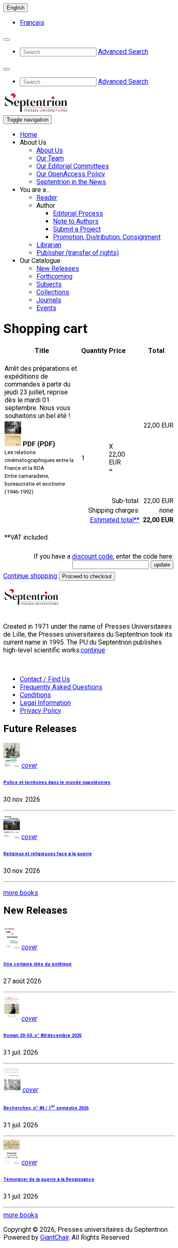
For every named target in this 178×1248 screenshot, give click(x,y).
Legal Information (45, 703)
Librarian (48, 245)
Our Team (50, 158)
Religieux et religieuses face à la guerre (47, 853)
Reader (46, 198)
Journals (48, 300)
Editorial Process (78, 213)
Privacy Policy (40, 711)
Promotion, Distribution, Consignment (107, 237)
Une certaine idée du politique (37, 964)
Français (32, 23)
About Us (49, 150)
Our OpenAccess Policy (70, 174)
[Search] (6, 39)
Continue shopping (30, 576)
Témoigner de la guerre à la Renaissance (48, 1179)
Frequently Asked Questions (61, 687)
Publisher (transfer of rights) (77, 253)
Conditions (35, 695)
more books (20, 893)
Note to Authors (76, 221)
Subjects (49, 284)
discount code (92, 556)
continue (93, 650)
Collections (52, 292)
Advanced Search (123, 52)
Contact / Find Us (45, 679)
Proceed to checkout (87, 576)
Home (28, 135)
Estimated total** (115, 520)
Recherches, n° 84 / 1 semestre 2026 (46, 1108)
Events (46, 308)
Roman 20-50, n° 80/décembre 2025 (42, 1035)
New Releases (57, 268)
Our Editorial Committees (72, 166)
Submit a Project (77, 229)
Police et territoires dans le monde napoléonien (57, 782)
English (15, 8)
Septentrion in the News (71, 182)
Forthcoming (54, 276)
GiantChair (54, 1237)
